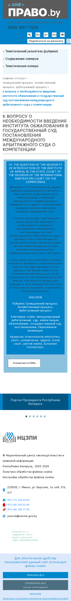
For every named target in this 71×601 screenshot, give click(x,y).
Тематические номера (21, 66)
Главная (8, 78)
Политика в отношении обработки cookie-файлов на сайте (35, 598)
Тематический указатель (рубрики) (31, 51)
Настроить (35, 593)
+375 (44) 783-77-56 (17, 509)
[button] (68, 41)
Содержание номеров (21, 58)
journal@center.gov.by (22, 516)
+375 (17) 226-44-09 (17, 500)
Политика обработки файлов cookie (27, 472)
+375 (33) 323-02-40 (17, 504)
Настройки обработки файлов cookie (28, 477)
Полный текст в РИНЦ (24, 363)
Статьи (20, 78)
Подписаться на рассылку (46, 41)
